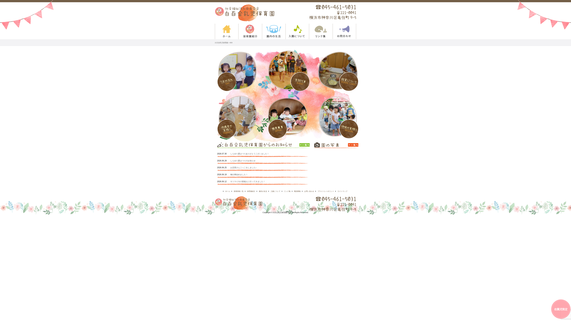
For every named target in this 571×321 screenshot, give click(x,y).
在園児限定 (561, 309)
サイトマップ (342, 191)
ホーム (226, 31)
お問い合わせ (344, 31)
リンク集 (320, 31)
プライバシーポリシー (326, 191)
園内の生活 (274, 31)
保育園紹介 (250, 31)
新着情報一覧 (239, 191)
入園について (297, 31)
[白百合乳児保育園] (255, 12)
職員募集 (297, 191)
